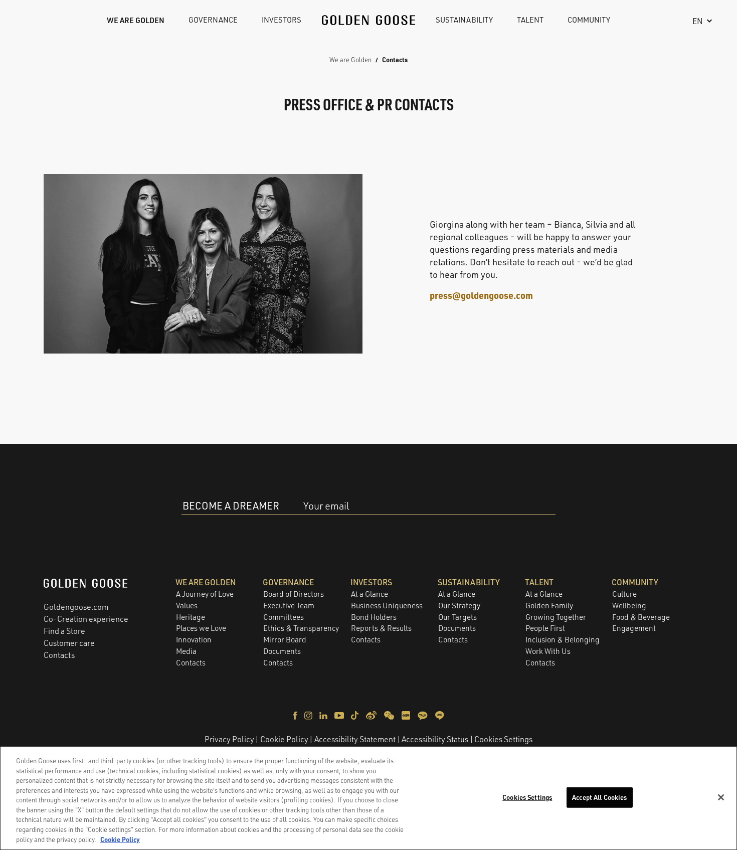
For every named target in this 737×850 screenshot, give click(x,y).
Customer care (69, 643)
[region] (368, 798)
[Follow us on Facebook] (296, 715)
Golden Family (549, 605)
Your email (326, 505)
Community (589, 20)
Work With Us (548, 651)
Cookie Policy (284, 739)
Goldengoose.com (76, 607)
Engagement (634, 628)
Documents (282, 651)
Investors (281, 20)
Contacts (59, 655)
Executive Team (288, 605)
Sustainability (464, 20)
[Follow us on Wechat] (390, 715)
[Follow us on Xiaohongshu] (407, 715)
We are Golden (135, 20)
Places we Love (201, 628)
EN (697, 21)
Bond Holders (374, 617)
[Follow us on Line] (439, 715)
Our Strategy (459, 605)
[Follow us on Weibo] (372, 715)
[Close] (721, 797)
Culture (624, 594)
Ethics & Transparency (301, 628)
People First (545, 628)
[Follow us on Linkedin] (324, 715)
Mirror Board (284, 639)
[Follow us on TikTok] (355, 715)
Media (186, 651)
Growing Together (555, 617)
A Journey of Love (205, 594)
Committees (283, 617)
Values (187, 605)
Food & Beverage (641, 617)
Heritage (190, 617)
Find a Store (64, 631)
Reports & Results (381, 628)
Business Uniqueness (387, 605)
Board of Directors (293, 594)
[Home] (368, 20)
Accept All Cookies (599, 797)
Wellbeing (629, 605)
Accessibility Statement (355, 739)
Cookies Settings (503, 739)
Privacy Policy (229, 739)
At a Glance (369, 594)
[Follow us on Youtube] (339, 715)
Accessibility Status (435, 739)
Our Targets (457, 617)
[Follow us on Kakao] (423, 715)
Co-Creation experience (86, 619)
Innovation (194, 639)
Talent (530, 20)
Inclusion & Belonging (562, 639)
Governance (213, 20)
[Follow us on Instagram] (309, 715)
